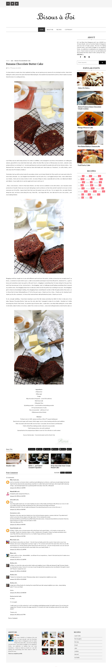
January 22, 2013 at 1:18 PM (17, 488)
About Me (50, 29)
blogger (56, 472)
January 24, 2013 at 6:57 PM (17, 614)
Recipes (59, 29)
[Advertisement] (39, 47)
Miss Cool (13, 480)
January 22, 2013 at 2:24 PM (17, 496)
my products (98, 188)
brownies (95, 176)
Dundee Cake (10, 466)
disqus (62, 472)
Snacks (79, 197)
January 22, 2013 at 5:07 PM (17, 536)
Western (87, 197)
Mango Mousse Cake (85, 128)
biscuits (79, 176)
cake (79, 179)
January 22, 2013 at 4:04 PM (17, 509)
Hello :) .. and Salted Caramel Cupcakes (35, 466)
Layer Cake (87, 185)
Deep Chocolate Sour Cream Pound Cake (60, 466)
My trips (90, 191)
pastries (99, 191)
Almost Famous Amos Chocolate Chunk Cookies (89, 108)
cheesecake (88, 179)
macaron (96, 185)
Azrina (12, 563)
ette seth (13, 499)
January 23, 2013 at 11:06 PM (18, 559)
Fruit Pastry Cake (84, 165)
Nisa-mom (13, 539)
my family (88, 188)
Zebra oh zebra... (84, 88)
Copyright (68, 29)
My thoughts (80, 191)
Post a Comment (13, 618)
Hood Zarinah (14, 528)
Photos (79, 194)
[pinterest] (17, 4)
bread (87, 176)
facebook (68, 472)
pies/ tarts (94, 194)
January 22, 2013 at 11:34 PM (18, 549)
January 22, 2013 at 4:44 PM (17, 524)
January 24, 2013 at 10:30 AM (18, 579)
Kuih (79, 185)
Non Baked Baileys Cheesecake (89, 146)
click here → (80, 54)
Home (41, 29)
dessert (79, 182)
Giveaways (96, 182)
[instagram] (12, 4)
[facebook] (8, 4)
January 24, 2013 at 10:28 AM (18, 571)
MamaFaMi (13, 491)
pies (86, 194)
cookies (97, 179)
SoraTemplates (55, 666)
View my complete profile (15, 653)
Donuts (87, 182)
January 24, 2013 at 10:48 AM (18, 592)
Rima (11, 553)
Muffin (79, 188)
